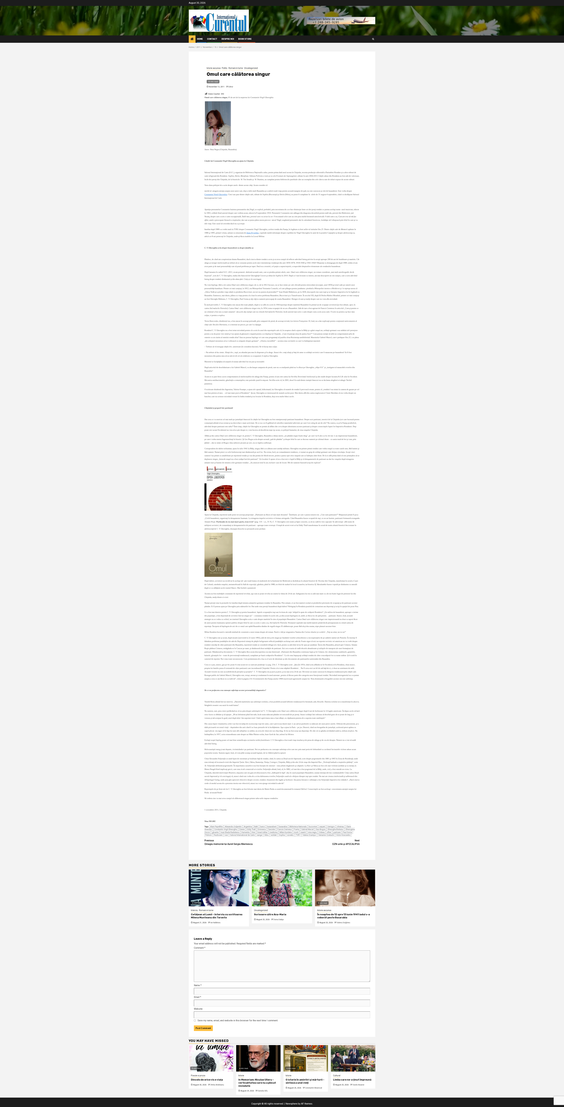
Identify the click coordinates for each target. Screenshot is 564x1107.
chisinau (340, 826)
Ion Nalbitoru (215, 923)
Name (198, 985)
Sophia (282, 835)
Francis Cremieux (284, 829)
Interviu (194, 910)
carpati (322, 826)
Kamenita (246, 832)
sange (259, 835)
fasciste (271, 829)
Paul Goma (347, 832)
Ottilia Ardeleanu (217, 1085)
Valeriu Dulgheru (343, 923)
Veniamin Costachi (326, 835)
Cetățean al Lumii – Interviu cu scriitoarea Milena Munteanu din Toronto (216, 916)
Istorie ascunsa (214, 68)
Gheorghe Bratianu (335, 829)
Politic (224, 68)
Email (197, 997)
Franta (296, 829)
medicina (273, 832)
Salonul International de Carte (242, 835)
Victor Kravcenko (343, 835)
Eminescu (262, 829)
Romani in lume (236, 68)
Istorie (241, 1075)
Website (198, 1008)
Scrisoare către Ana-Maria (270, 914)
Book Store (245, 39)
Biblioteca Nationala (298, 826)
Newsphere (291, 1103)
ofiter (329, 832)
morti (296, 832)
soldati (274, 835)
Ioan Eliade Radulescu (230, 832)
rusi (226, 835)
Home (200, 39)
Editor (230, 87)
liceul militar (262, 832)
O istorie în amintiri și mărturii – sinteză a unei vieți (305, 1081)
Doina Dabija (278, 920)
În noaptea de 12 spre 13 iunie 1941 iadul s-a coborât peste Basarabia (343, 916)
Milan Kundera (286, 832)
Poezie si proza (198, 1075)
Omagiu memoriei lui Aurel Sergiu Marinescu (228, 842)
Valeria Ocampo (309, 835)
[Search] (373, 39)
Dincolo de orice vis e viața (207, 1079)
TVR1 (298, 835)
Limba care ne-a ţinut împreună (352, 1079)
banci (262, 826)
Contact (212, 39)
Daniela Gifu (263, 1091)
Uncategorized (251, 68)
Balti (256, 826)
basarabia (283, 826)
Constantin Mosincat (313, 1088)
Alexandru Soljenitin (233, 826)
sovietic (290, 835)
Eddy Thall (251, 829)
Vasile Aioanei (358, 1085)
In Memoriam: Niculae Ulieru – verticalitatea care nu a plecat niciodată (257, 1082)
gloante (215, 832)
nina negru (312, 832)
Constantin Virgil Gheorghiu (225, 829)
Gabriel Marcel (307, 829)
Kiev (253, 832)
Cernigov (331, 826)
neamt (303, 832)
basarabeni (272, 826)
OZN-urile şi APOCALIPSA (346, 842)
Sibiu (266, 835)
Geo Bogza (320, 829)
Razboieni (218, 835)
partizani (337, 832)
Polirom (208, 835)
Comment (199, 947)
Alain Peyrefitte (216, 826)
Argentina (248, 826)
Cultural (336, 1075)
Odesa (322, 832)
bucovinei (313, 826)
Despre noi (227, 39)
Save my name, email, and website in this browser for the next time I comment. (238, 1020)
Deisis (242, 829)
